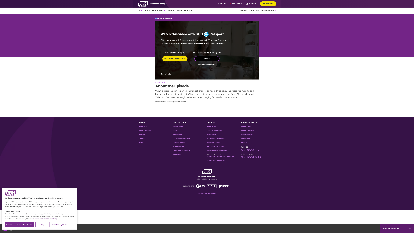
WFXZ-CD (230, 157)
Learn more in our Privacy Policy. (45, 219)
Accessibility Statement (216, 138)
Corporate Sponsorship (181, 138)
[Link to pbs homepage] (200, 186)
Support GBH (267, 10)
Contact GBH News (248, 130)
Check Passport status (207, 64)
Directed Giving (179, 142)
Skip (42, 225)
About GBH (143, 126)
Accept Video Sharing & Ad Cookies (19, 225)
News (171, 10)
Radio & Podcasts (154, 10)
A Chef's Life (160, 82)
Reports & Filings (213, 142)
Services (142, 134)
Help (169, 74)
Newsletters (245, 138)
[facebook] (256, 150)
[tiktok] (245, 150)
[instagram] (242, 150)
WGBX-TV (221, 157)
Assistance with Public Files (217, 151)
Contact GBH (246, 126)
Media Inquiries (246, 134)
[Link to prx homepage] (224, 186)
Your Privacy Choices (207, 193)
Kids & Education (145, 130)
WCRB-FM (221, 161)
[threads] (253, 150)
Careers (141, 138)
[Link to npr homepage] (211, 186)
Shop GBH (254, 10)
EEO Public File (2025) (215, 146)
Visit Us (244, 142)
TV (139, 10)
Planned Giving (178, 146)
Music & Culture (185, 10)
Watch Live (237, 4)
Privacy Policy (212, 134)
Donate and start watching (175, 58)
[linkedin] (259, 150)
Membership (177, 134)
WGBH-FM (211, 161)
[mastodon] (253, 157)
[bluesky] (250, 150)
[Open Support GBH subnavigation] (275, 10)
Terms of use (211, 126)
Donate (269, 4)
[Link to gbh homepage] (143, 3)
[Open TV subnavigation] (141, 10)
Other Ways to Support (181, 151)
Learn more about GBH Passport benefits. (203, 43)
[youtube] (248, 150)
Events (243, 10)
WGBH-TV (211, 157)
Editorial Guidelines (214, 130)
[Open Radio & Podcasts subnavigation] (164, 10)
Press (141, 142)
